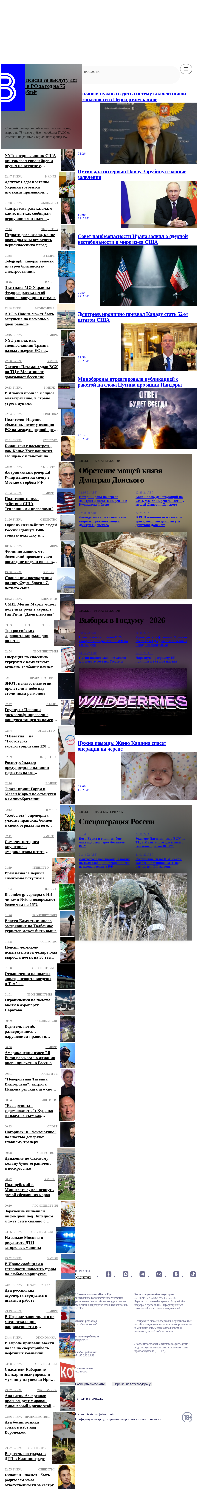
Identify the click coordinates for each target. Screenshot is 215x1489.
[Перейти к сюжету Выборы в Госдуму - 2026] (133, 701)
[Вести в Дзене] (108, 1274)
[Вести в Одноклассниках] (176, 1274)
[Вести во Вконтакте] (159, 1274)
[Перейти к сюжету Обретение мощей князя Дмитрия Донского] (133, 565)
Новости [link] (92, 71)
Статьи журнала (90, 1399)
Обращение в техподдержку (132, 1384)
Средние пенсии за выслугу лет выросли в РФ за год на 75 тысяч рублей (41, 86)
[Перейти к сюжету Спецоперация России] (133, 906)
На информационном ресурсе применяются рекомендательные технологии (117, 1419)
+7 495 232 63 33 (84, 1355)
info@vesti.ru (81, 1340)
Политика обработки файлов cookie (94, 1414)
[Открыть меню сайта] (186, 69)
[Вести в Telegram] (142, 1274)
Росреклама (80, 1371)
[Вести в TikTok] (193, 1274)
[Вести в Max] (125, 1274)
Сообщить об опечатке (90, 1384)
